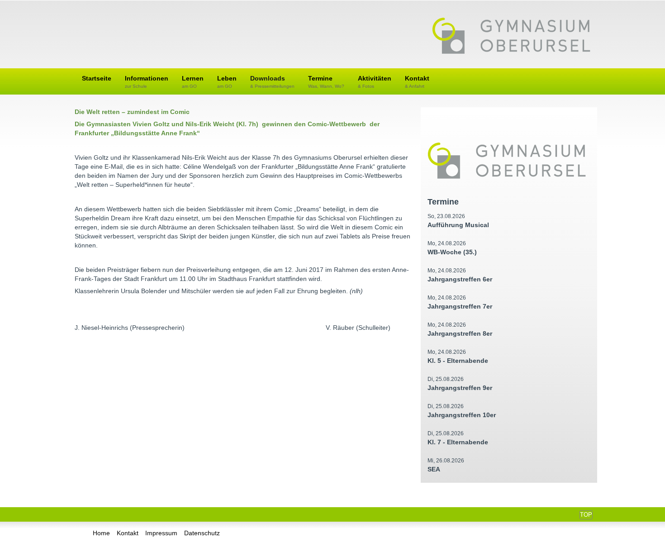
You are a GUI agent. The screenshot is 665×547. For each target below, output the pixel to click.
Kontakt (417, 82)
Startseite (96, 78)
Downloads (272, 82)
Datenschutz (202, 533)
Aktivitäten (374, 82)
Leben (227, 82)
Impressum (161, 533)
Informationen (146, 82)
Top (586, 514)
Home (101, 533)
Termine (326, 82)
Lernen (193, 82)
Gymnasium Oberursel (511, 37)
